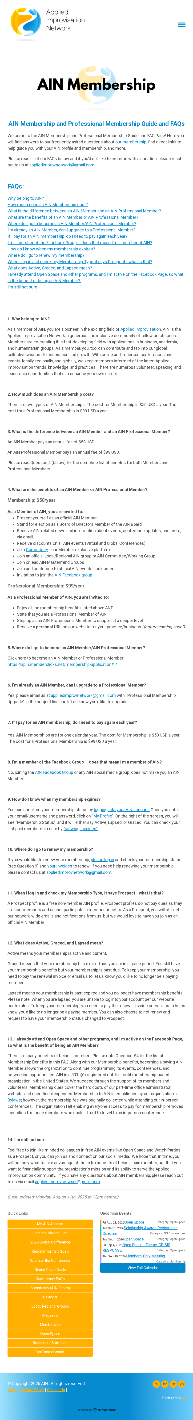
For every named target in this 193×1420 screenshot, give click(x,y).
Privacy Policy (32, 1390)
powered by (85, 1409)
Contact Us (56, 1390)
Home (12, 1390)
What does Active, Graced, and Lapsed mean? (50, 267)
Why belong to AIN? (26, 198)
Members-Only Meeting (145, 1256)
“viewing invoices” (81, 828)
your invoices (59, 866)
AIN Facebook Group (54, 772)
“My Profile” (102, 816)
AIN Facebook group (73, 574)
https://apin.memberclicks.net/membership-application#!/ (62, 664)
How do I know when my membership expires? (51, 248)
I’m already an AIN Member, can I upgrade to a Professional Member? (71, 229)
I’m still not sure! (23, 286)
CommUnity (37, 549)
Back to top (172, 1398)
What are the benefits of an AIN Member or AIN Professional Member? (73, 217)
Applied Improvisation (141, 329)
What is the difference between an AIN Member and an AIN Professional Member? (84, 210)
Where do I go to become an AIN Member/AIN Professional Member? (72, 223)
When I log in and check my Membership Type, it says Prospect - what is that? (80, 261)
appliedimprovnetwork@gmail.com (61, 164)
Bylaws (14, 1100)
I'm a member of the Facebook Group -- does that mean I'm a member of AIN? (80, 242)
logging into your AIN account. (122, 809)
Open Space (134, 1222)
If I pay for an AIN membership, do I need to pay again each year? (68, 236)
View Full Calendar (143, 1268)
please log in (102, 859)
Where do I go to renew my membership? (46, 255)
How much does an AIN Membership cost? (48, 204)
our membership (130, 141)
